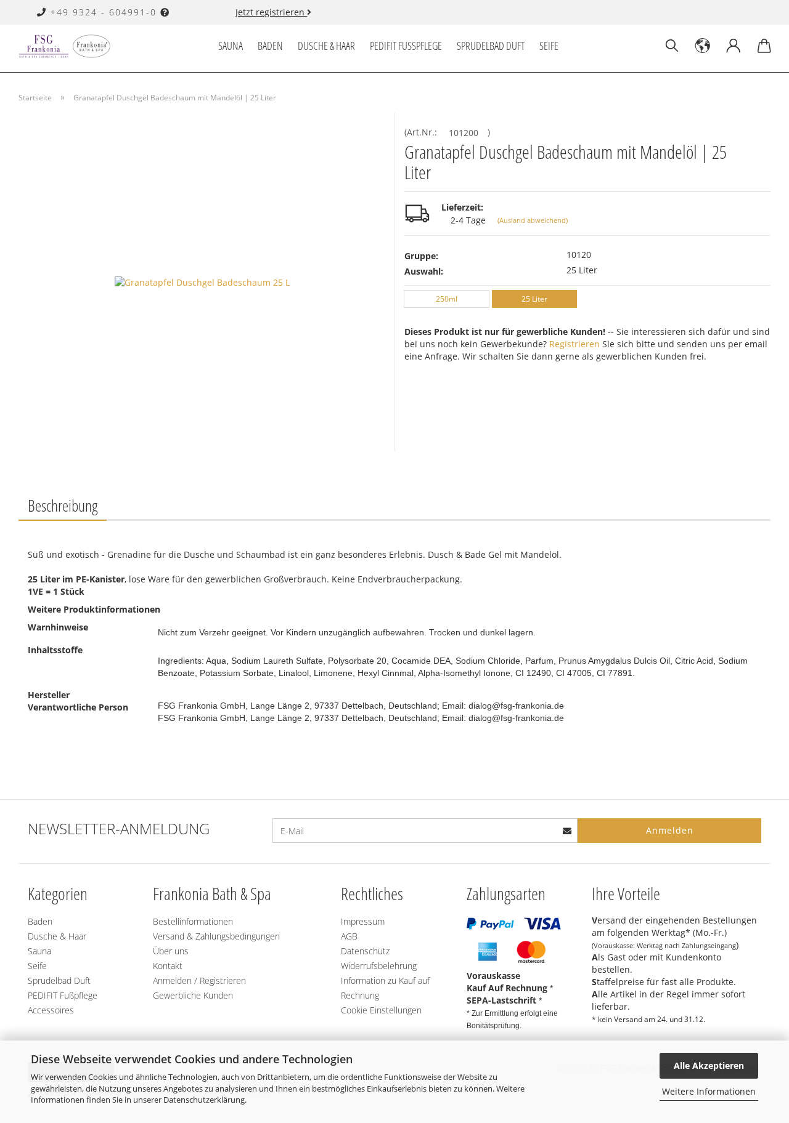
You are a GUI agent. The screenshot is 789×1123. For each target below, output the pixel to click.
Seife (548, 45)
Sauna (230, 45)
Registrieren (574, 344)
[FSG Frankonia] (69, 46)
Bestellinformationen (193, 921)
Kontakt (167, 966)
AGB (349, 936)
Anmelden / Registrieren (199, 980)
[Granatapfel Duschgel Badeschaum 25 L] (202, 281)
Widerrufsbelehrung (379, 966)
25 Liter (534, 299)
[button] (702, 46)
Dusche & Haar (326, 45)
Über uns (171, 951)
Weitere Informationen (709, 1091)
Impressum (363, 921)
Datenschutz (365, 951)
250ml (446, 299)
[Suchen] (671, 46)
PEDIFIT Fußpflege (406, 45)
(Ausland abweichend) (532, 220)
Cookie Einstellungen (381, 1010)
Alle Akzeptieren (709, 1065)
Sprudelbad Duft (491, 45)
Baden (270, 45)
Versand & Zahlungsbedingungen (216, 936)
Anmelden (669, 830)
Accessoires (51, 1010)
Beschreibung (62, 505)
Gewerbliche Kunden (193, 995)
